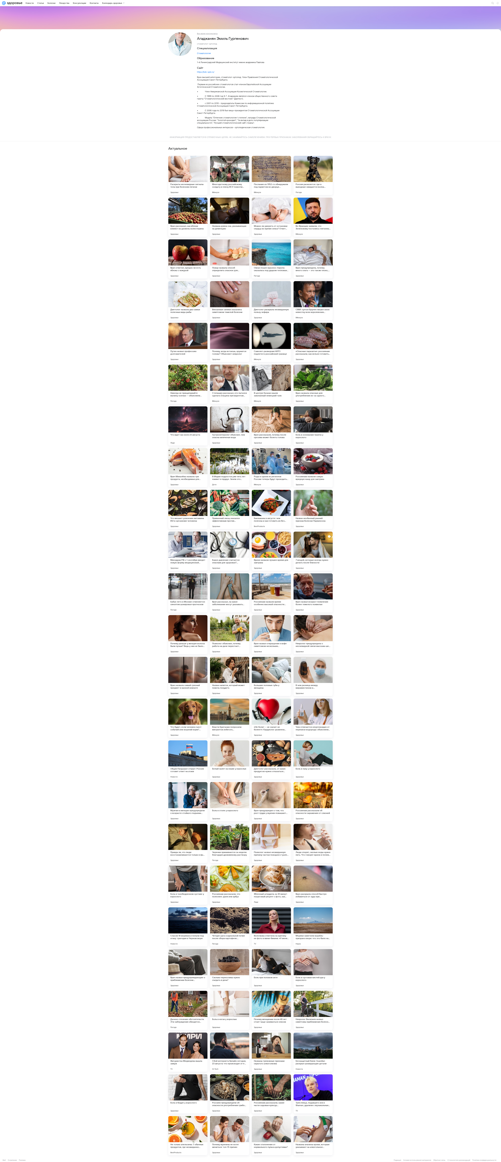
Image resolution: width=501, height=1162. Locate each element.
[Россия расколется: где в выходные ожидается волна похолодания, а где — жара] (313, 175)
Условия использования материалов (417, 1160)
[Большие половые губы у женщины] (271, 676)
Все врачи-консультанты (207, 33)
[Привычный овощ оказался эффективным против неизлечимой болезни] (229, 509)
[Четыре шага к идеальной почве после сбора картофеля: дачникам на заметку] (229, 926)
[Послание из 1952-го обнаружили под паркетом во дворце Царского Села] (271, 175)
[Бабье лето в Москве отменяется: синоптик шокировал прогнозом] (187, 593)
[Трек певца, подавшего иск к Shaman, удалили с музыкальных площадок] (313, 1093)
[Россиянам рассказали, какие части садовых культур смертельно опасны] (271, 1093)
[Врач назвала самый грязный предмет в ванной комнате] (187, 676)
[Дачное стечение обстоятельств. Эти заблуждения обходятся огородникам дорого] (187, 1010)
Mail (4, 1160)
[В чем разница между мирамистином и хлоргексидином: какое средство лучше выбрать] (313, 676)
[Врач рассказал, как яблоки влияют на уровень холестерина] (187, 217)
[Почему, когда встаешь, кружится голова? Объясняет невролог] (229, 342)
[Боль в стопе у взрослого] (229, 801)
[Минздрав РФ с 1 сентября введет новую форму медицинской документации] (187, 551)
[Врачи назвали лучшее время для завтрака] (271, 551)
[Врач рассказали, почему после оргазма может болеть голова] (271, 426)
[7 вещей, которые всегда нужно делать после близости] (313, 551)
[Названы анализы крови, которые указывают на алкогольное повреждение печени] (313, 1135)
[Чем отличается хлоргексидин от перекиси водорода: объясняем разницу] (313, 718)
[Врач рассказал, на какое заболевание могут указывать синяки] (229, 593)
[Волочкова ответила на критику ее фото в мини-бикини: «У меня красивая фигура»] (271, 926)
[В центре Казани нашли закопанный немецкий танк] (271, 384)
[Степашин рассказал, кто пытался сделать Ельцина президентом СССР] (229, 384)
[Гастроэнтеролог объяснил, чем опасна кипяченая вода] (229, 426)
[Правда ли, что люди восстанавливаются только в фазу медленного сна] (187, 843)
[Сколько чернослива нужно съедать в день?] (229, 968)
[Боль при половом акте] (271, 968)
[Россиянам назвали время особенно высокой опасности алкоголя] (271, 593)
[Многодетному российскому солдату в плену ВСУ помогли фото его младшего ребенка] (229, 175)
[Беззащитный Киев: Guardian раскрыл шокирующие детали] (313, 1052)
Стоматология (204, 53)
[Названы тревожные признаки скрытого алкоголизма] (271, 1052)
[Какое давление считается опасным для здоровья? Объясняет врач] (229, 551)
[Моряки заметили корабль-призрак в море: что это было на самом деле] (313, 926)
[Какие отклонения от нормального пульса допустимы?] (271, 1135)
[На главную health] (14, 3)
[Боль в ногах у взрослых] (229, 1010)
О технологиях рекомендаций (459, 1160)
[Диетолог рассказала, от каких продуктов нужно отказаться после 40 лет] (271, 759)
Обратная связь (439, 1160)
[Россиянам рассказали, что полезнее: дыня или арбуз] (229, 885)
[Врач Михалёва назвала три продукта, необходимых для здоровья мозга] (187, 467)
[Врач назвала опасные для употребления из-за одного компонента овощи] (313, 384)
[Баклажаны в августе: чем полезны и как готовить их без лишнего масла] (271, 509)
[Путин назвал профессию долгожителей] (187, 342)
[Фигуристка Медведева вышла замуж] (187, 1052)
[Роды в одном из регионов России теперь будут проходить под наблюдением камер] (271, 467)
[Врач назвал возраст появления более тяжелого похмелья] (313, 593)
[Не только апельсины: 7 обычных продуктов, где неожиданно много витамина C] (187, 1135)
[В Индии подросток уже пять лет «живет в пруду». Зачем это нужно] (229, 467)
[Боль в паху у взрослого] (313, 759)
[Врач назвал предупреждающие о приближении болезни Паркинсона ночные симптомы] (187, 968)
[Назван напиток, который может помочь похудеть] (229, 676)
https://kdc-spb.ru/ (205, 72)
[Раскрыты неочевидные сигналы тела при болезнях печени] (187, 175)
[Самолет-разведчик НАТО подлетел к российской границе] (271, 342)
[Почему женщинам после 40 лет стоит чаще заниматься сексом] (271, 1010)
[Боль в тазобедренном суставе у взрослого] (187, 885)
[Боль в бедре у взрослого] (187, 1093)
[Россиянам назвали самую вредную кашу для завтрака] (313, 467)
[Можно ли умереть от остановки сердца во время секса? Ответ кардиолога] (271, 217)
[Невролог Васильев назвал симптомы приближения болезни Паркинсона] (313, 1010)
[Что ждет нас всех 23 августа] (187, 426)
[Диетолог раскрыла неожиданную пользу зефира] (271, 300)
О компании (12, 1160)
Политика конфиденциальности (484, 1160)
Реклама (22, 1160)
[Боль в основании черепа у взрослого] (313, 426)
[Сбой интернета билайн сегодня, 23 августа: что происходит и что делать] (229, 1052)
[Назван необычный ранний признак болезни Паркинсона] (313, 509)
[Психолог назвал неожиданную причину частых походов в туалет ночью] (271, 843)
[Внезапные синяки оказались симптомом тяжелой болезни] (229, 300)
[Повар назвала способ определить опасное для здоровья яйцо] (229, 259)
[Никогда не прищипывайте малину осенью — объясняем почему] (187, 384)
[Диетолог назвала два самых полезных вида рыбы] (187, 300)
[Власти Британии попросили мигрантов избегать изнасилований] (229, 718)
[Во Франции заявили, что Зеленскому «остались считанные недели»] (313, 217)
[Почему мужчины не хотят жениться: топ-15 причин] (229, 1135)
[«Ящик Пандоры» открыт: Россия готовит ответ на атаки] (187, 759)
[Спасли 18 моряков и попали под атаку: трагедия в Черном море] (187, 926)
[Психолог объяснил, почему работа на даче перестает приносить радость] (229, 634)
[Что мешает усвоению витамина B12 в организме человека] (187, 509)
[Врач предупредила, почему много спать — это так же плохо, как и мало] (313, 259)
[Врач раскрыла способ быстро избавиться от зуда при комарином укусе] (313, 885)
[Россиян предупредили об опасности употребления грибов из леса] (229, 1093)
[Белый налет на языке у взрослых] (229, 759)
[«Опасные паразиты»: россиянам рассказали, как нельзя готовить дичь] (313, 342)
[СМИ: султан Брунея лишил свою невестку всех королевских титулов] (313, 300)
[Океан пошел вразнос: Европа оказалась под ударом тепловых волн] (271, 259)
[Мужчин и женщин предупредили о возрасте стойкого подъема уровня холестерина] (187, 801)
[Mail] (4, 3)
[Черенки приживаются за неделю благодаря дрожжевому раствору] (229, 843)
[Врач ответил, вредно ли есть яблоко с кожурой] (187, 259)
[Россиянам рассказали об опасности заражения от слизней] (313, 801)
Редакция (397, 1160)
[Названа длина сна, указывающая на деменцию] (229, 217)
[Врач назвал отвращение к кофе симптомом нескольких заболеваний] (271, 634)
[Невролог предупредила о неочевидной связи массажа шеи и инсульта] (313, 634)
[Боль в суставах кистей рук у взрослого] (313, 968)
